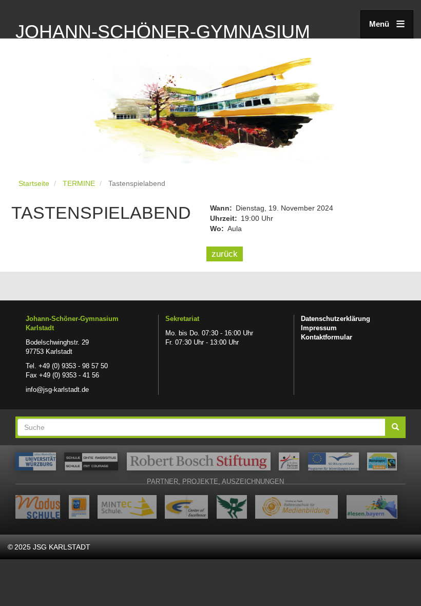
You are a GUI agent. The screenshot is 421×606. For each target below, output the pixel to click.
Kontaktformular (326, 337)
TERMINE (79, 183)
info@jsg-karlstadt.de (57, 389)
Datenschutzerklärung (335, 319)
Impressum (319, 328)
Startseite (33, 183)
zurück (225, 254)
